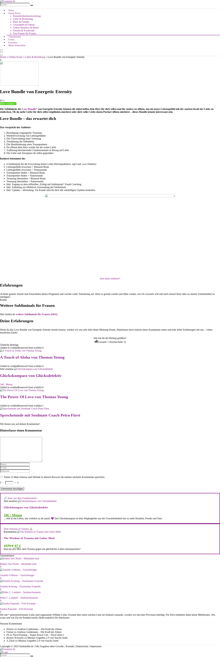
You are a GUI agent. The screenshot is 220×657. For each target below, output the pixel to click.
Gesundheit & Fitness (24, 24)
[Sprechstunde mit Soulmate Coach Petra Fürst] (24, 408)
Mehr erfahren (7, 103)
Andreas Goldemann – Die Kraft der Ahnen (39, 629)
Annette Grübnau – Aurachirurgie (17, 575)
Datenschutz (82, 646)
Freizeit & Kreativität (23, 30)
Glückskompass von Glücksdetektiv (31, 375)
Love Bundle (29, 109)
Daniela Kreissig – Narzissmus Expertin (20, 586)
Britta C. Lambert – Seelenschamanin (19, 597)
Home (11, 10)
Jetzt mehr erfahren (109, 278)
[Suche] (31, 5)
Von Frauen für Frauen (24, 33)
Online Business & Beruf (25, 27)
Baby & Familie (21, 21)
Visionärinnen (14, 37)
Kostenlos (12, 42)
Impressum (95, 646)
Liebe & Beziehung (23, 19)
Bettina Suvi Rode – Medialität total (18, 564)
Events (11, 39)
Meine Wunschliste (16, 45)
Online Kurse (14, 13)
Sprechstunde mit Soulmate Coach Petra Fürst (40, 415)
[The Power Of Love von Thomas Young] (22, 390)
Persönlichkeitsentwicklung (27, 16)
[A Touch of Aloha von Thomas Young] (21, 350)
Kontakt (70, 646)
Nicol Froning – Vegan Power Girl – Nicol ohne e (38, 635)
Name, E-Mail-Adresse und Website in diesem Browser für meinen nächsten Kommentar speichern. (54, 477)
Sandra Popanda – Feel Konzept (16, 609)
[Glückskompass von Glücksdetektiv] (33, 369)
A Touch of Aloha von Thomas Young (32, 357)
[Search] (1, 55)
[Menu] (1, 51)
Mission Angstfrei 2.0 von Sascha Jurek (47, 637)
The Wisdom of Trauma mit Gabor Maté (29, 538)
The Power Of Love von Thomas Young (34, 397)
